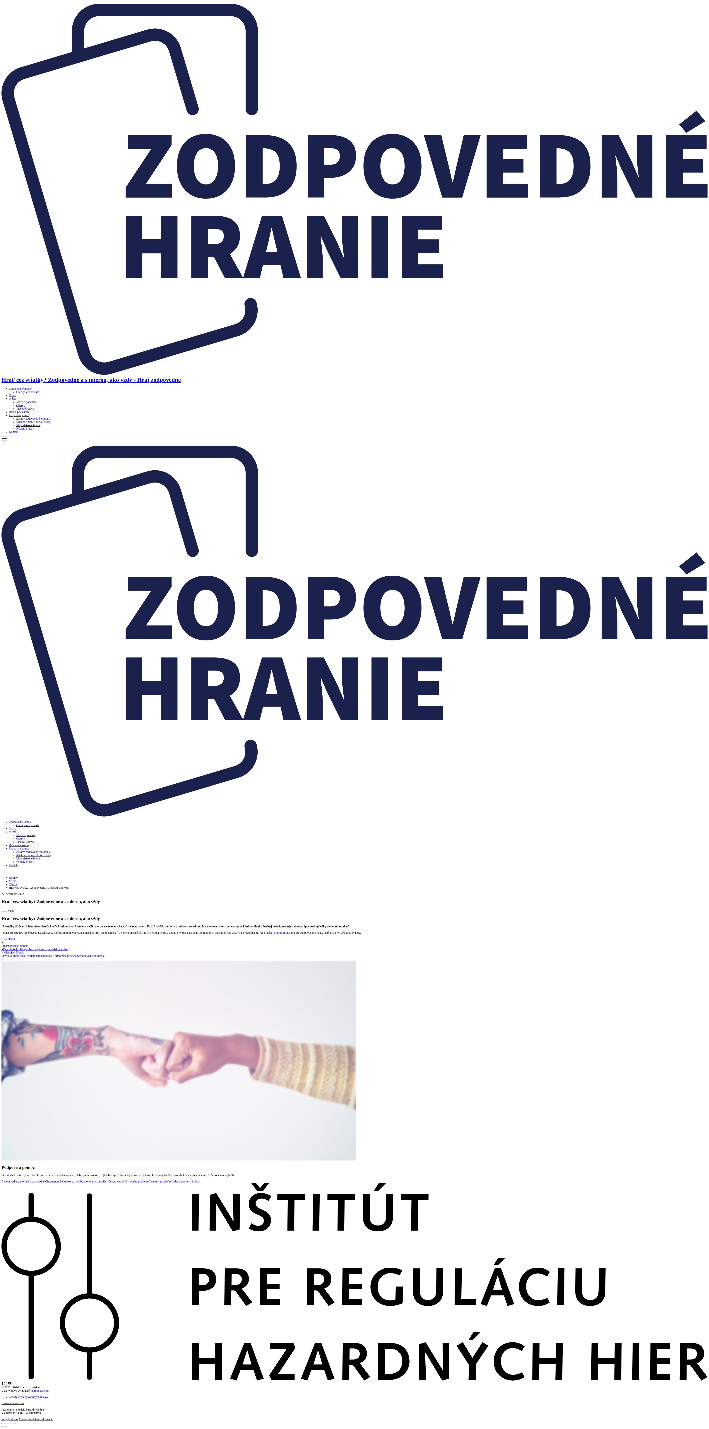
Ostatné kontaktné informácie (36, 1419)
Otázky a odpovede (27, 392)
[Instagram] (6, 1384)
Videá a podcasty (26, 402)
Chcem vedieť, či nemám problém (128, 1181)
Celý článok (8, 939)
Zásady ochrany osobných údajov (28, 1397)
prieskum (279, 932)
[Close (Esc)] (2, 1423)
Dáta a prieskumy (19, 411)
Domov (13, 877)
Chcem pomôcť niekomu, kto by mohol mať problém (76, 1181)
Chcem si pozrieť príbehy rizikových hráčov (174, 1181)
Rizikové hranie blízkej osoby (33, 421)
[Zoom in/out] (14, 1423)
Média (12, 398)
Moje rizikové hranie (28, 425)
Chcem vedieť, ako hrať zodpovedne (22, 1181)
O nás (12, 395)
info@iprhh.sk (9, 1419)
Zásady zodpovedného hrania (33, 418)
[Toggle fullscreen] (10, 1423)
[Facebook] (2, 1384)
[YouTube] (9, 1384)
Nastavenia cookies (12, 1403)
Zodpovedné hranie (20, 388)
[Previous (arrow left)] (2, 1426)
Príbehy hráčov (25, 428)
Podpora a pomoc (19, 415)
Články (20, 405)
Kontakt (13, 431)
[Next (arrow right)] (6, 1426)
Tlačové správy (25, 408)
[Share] (6, 1423)
